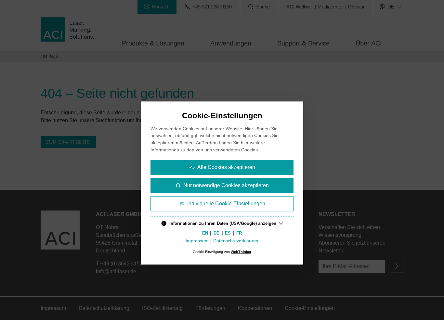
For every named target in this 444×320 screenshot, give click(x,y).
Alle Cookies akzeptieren (226, 167)
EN (205, 233)
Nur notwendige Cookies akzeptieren (226, 185)
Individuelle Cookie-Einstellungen (226, 203)
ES (228, 233)
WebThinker (241, 252)
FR (239, 233)
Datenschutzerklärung (235, 240)
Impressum (197, 240)
